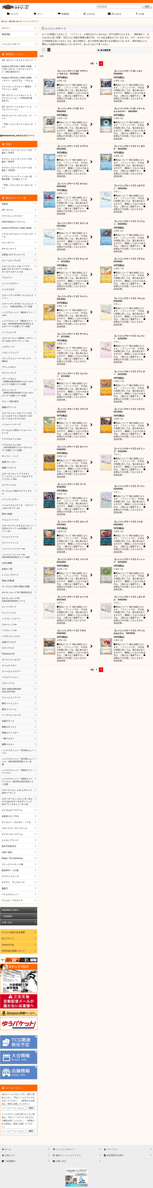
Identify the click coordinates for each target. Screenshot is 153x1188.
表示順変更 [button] (105, 50)
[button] (140, 14)
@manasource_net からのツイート (17, 135)
